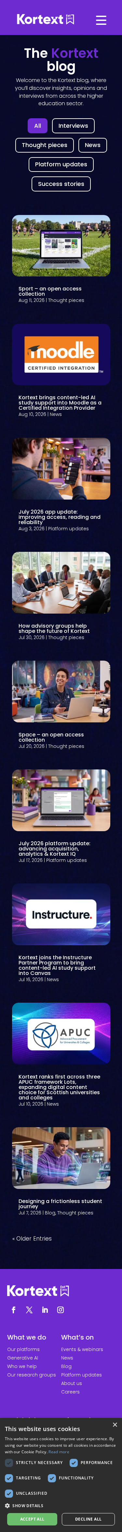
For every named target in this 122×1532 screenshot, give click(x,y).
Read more (58, 1452)
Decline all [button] (88, 1519)
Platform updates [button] (61, 164)
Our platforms (23, 1349)
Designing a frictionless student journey (60, 1203)
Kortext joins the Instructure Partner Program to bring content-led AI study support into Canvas (57, 965)
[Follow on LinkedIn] (44, 1309)
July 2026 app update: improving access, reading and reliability (60, 517)
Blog (50, 1213)
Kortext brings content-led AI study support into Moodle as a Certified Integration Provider (60, 403)
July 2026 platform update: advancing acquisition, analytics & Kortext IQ (54, 849)
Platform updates (68, 528)
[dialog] (61, 1475)
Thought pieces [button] (44, 145)
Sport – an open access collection (50, 291)
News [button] (93, 145)
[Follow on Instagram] (60, 1309)
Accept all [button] (32, 1519)
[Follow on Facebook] (13, 1309)
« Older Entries (32, 1239)
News (56, 414)
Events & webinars (82, 1349)
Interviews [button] (73, 126)
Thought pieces (66, 300)
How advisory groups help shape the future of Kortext (54, 628)
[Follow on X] (29, 1309)
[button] (61, 1505)
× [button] (114, 1425)
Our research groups (31, 1375)
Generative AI (22, 1358)
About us (71, 1383)
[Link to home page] (61, 19)
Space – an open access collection (51, 737)
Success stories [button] (61, 184)
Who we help (22, 1366)
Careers (70, 1392)
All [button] (37, 126)
